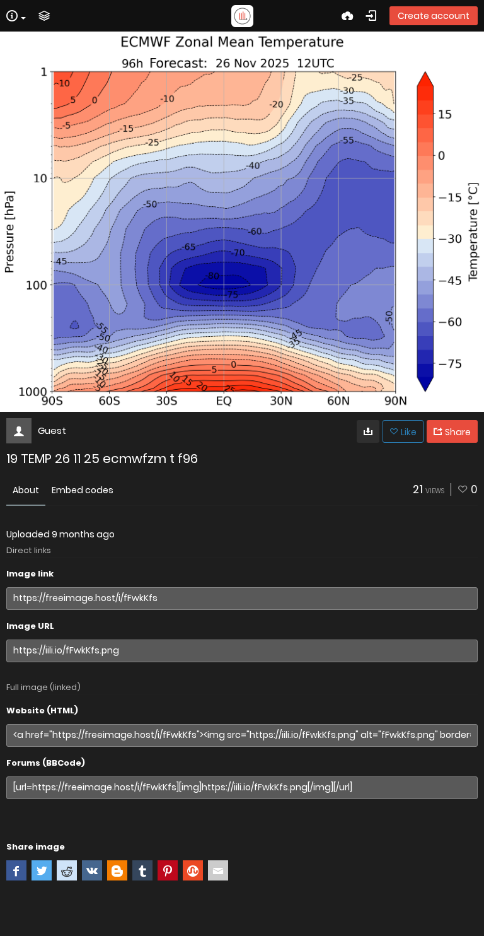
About (26, 490)
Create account (434, 15)
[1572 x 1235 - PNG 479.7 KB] (368, 431)
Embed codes (82, 490)
